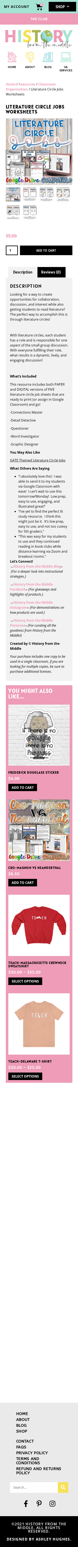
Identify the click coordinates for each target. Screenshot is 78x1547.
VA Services (65, 68)
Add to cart (46, 250)
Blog (48, 67)
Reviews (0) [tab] (51, 272)
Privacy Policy (32, 1452)
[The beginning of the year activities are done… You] (39, 1289)
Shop (60, 6)
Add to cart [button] (23, 787)
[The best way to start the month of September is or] (39, 1201)
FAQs (21, 1447)
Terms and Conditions (28, 1460)
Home (11, 84)
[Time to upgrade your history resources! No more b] (39, 1245)
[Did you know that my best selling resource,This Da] (39, 1378)
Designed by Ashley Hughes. (39, 1539)
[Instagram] (52, 1503)
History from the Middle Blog (37, 566)
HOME (12, 67)
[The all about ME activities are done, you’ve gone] (39, 1334)
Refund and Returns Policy (39, 1470)
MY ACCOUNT (16, 6)
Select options (25, 981)
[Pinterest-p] (39, 1503)
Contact (25, 1441)
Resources (27, 84)
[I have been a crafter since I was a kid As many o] (39, 1157)
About (30, 67)
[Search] (63, 1487)
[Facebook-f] (25, 1503)
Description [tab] (22, 272)
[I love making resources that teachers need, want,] (39, 1113)
